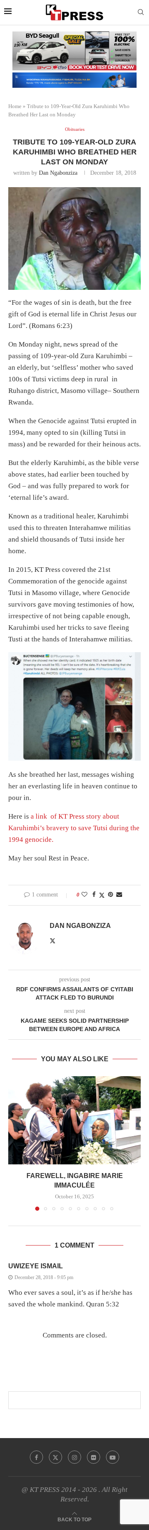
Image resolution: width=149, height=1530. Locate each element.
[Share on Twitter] (102, 895)
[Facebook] (36, 1457)
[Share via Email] (119, 894)
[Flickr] (93, 1457)
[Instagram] (74, 1457)
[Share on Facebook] (94, 894)
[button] (15, 1143)
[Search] (141, 12)
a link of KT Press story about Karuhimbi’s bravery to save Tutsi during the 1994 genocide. (73, 827)
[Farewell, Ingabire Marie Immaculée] (74, 1120)
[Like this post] (84, 894)
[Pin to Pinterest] (110, 894)
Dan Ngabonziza (58, 173)
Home (15, 106)
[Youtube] (112, 1457)
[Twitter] (55, 1457)
